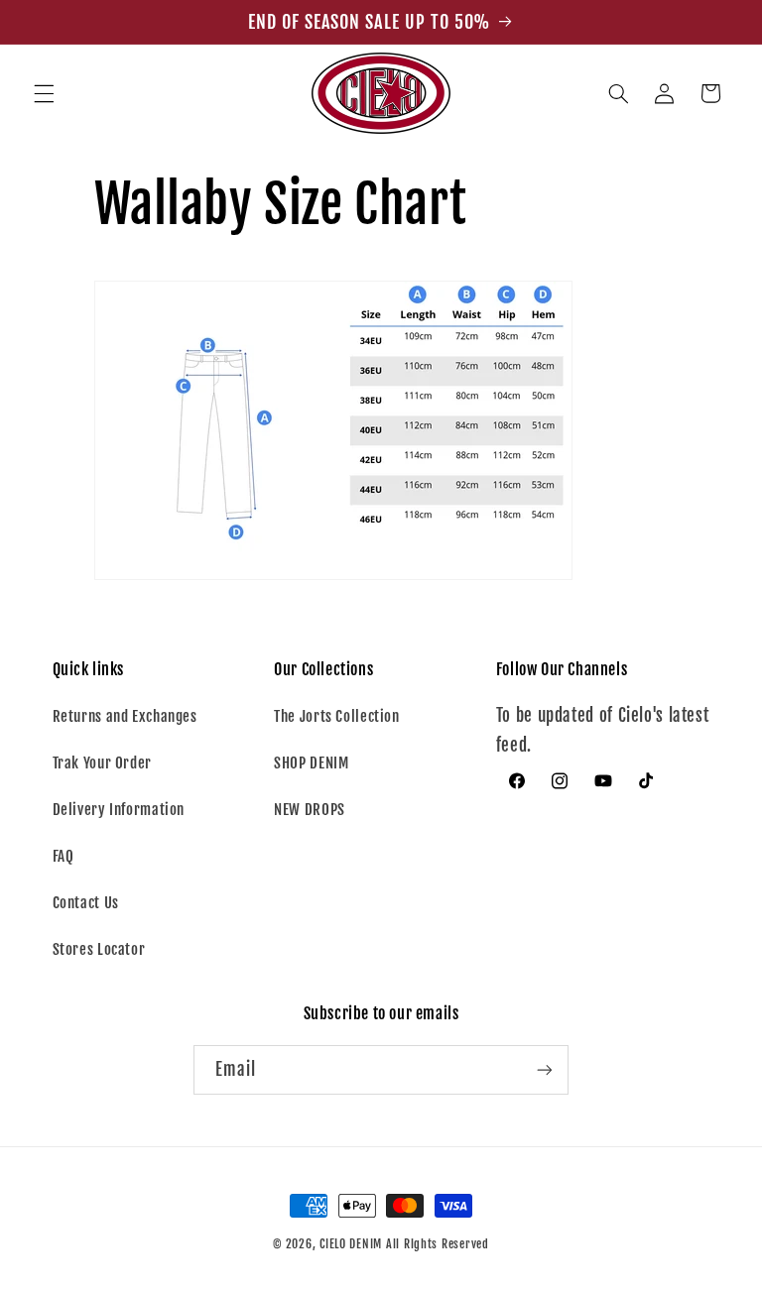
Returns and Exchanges (125, 716)
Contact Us (86, 902)
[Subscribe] (545, 1069)
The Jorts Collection (337, 716)
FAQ (63, 856)
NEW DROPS (309, 809)
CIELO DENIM (350, 1243)
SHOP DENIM (311, 763)
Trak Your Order (102, 763)
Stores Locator (99, 949)
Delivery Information (119, 809)
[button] (43, 93)
